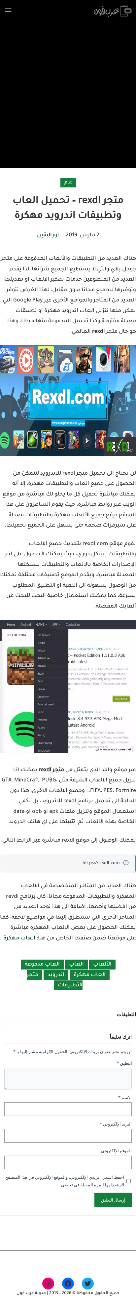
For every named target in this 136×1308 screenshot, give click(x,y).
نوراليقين (48, 235)
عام (68, 182)
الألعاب (102, 965)
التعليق (124, 1063)
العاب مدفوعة (42, 965)
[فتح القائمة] (8, 10)
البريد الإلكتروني (116, 1124)
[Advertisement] (68, 93)
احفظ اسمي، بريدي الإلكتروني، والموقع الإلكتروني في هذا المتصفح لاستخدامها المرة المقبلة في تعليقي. (64, 1181)
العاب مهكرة (19, 938)
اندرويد (56, 975)
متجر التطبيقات (55, 980)
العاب (76, 965)
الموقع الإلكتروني (116, 1151)
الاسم (125, 1097)
